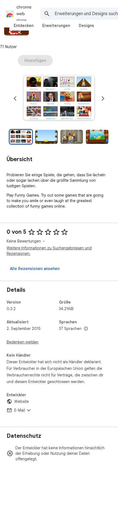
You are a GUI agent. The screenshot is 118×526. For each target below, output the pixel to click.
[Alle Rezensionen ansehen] (35, 268)
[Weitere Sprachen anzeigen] (86, 329)
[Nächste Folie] (102, 98)
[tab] (23, 26)
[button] (59, 98)
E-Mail (19, 410)
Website (21, 401)
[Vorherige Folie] (15, 98)
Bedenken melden (22, 342)
